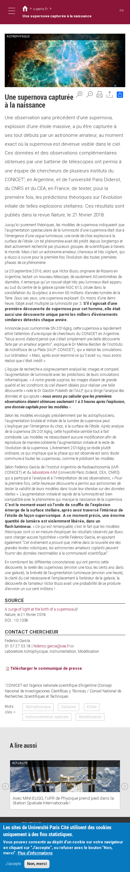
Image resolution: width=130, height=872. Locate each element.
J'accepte (13, 864)
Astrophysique (38, 707)
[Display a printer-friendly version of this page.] (100, 94)
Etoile (92, 707)
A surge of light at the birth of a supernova (41, 609)
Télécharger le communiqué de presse (46, 668)
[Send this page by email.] (110, 94)
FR (122, 10)
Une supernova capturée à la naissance (57, 16)
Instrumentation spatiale (47, 717)
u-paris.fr (40, 9)
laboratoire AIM (44, 472)
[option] (65, 784)
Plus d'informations (35, 853)
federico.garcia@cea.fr (53, 646)
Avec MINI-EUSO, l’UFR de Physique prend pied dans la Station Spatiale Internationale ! (63, 800)
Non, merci (37, 864)
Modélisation (90, 717)
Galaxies (68, 707)
